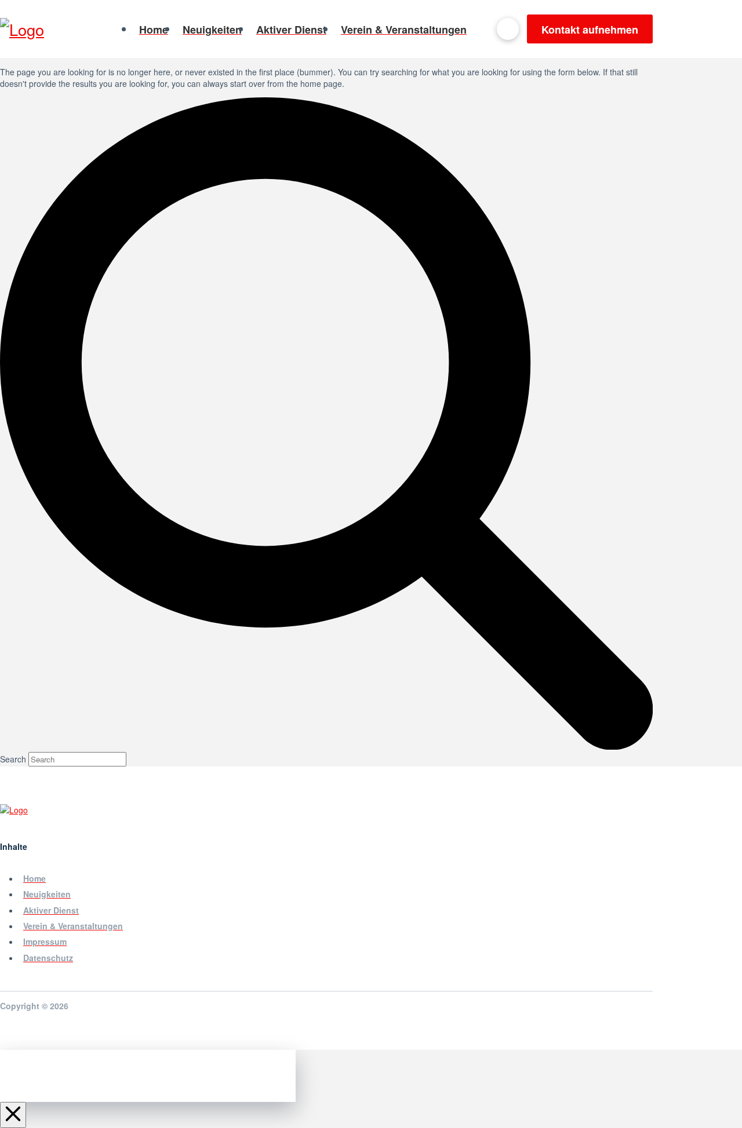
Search (13, 759)
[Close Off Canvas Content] (13, 1115)
